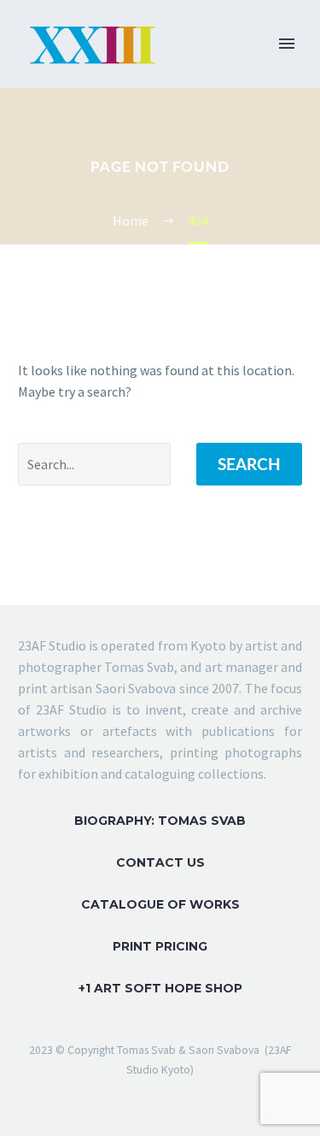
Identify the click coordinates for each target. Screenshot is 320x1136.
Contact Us (160, 862)
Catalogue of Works (160, 904)
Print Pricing (160, 946)
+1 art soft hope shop (160, 988)
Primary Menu (286, 43)
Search (249, 463)
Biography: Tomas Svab (160, 820)
